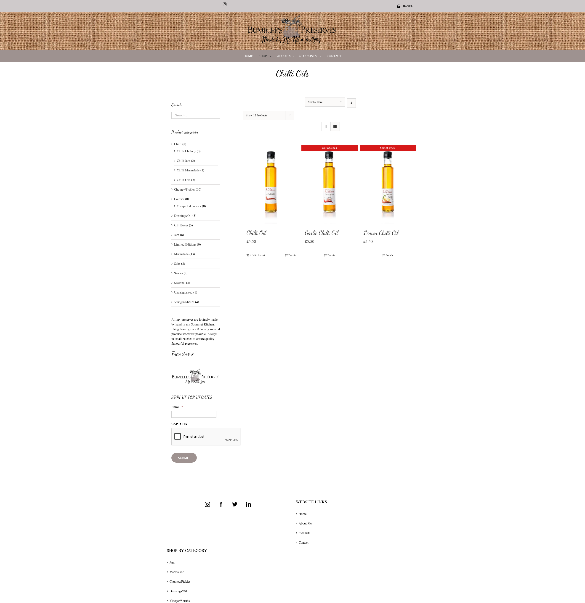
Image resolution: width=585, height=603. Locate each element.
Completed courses (189, 206)
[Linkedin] (248, 504)
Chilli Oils (183, 180)
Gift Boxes (181, 225)
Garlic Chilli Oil (321, 232)
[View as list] (335, 126)
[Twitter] (234, 504)
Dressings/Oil (182, 215)
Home (302, 513)
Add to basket (257, 255)
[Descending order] (351, 103)
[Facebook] (221, 504)
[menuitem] (406, 6)
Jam (176, 235)
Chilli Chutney (186, 151)
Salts (177, 263)
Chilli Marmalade (188, 170)
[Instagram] (207, 504)
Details (292, 255)
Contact (303, 542)
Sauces (178, 273)
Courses (179, 199)
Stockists (304, 533)
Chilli (177, 144)
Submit (184, 458)
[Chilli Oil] (271, 184)
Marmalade (181, 254)
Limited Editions (185, 244)
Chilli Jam (183, 160)
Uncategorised (183, 292)
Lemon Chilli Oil (380, 232)
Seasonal (179, 283)
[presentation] (206, 437)
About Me (305, 523)
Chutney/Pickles (184, 189)
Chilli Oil (256, 232)
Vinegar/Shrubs (184, 302)
